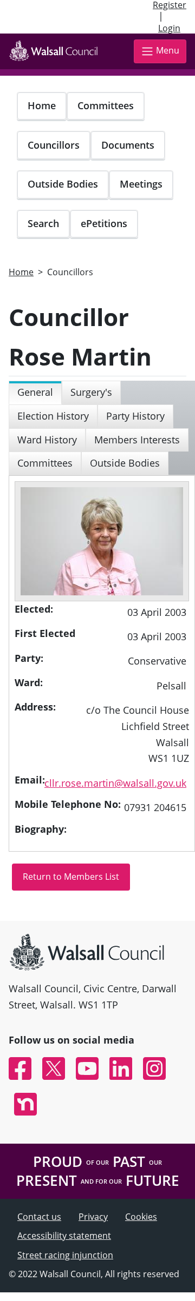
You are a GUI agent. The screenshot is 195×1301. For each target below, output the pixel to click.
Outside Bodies (63, 183)
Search (43, 223)
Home (42, 105)
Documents (127, 144)
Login (169, 28)
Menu (167, 50)
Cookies (141, 1217)
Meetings (141, 183)
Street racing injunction (65, 1255)
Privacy (93, 1217)
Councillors (54, 144)
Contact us (39, 1217)
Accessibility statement (64, 1236)
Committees (105, 105)
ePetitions (104, 223)
